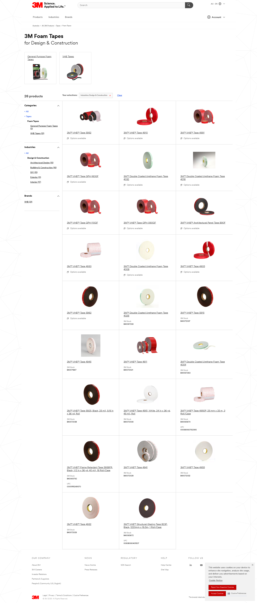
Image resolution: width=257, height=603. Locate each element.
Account (216, 17)
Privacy (51, 595)
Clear (119, 95)
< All (26, 112)
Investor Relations (39, 574)
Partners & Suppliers (40, 579)
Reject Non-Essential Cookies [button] (222, 587)
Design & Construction (94, 95)
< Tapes (27, 116)
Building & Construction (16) (43, 168)
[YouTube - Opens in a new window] (201, 565)
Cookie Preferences (80, 595)
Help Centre (166, 565)
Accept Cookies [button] (217, 594)
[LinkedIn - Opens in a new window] (190, 565)
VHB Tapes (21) (37, 133)
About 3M (36, 565)
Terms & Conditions (64, 595)
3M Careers (37, 570)
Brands (68, 17)
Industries (53, 17)
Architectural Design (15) (41, 163)
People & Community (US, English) (46, 584)
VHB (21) (28, 202)
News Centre (90, 565)
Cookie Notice (215, 580)
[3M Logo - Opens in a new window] (49, 5)
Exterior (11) (35, 177)
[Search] (189, 5)
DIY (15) (33, 172)
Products (38, 17)
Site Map (165, 570)
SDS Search (126, 565)
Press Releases (91, 570)
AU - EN (214, 4)
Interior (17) (35, 182)
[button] (237, 593)
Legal (45, 595)
